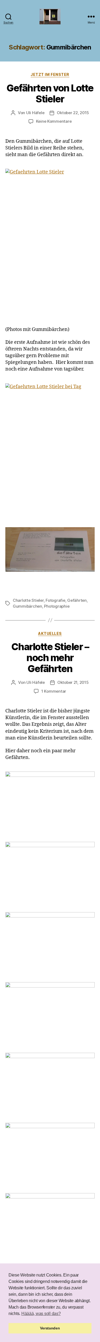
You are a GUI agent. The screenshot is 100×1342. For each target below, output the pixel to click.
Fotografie (55, 600)
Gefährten (77, 600)
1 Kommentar (53, 691)
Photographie (56, 606)
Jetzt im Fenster (50, 74)
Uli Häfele (35, 112)
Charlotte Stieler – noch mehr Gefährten (50, 657)
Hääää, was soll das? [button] (41, 1313)
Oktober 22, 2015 (73, 112)
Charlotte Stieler (28, 600)
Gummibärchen (27, 606)
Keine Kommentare (54, 121)
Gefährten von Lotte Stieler (50, 93)
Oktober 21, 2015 (73, 682)
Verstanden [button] (50, 1328)
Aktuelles (50, 633)
